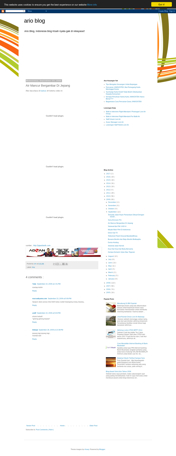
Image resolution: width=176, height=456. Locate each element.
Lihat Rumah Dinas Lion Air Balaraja (130, 317)
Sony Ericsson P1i (115, 220)
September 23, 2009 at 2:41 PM (49, 284)
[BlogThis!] (57, 264)
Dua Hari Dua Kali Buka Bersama (120, 249)
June (110, 263)
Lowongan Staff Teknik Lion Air (117, 125)
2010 (108, 196)
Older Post (93, 426)
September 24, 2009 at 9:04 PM (49, 313)
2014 (108, 183)
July (110, 259)
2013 (108, 186)
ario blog (34, 21)
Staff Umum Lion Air (113, 119)
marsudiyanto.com (39, 299)
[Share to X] (60, 264)
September (112, 212)
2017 (108, 174)
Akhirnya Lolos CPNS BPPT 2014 (129, 330)
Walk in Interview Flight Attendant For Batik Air (123, 116)
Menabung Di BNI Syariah (127, 303)
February (111, 276)
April (110, 269)
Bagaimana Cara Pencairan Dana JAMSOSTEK (124, 102)
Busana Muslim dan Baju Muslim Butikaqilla (124, 239)
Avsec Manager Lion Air (115, 122)
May (110, 266)
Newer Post (30, 426)
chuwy (86, 449)
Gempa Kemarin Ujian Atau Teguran (121, 252)
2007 (108, 286)
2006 (108, 289)
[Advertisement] (88, 55)
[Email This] (54, 264)
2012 (108, 190)
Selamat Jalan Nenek (116, 246)
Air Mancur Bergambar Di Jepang (120, 223)
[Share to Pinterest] (66, 264)
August (111, 256)
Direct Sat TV (113, 233)
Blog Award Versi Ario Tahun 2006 (118, 371)
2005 (108, 292)
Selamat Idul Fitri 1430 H (117, 226)
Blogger (102, 449)
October (111, 209)
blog (33, 267)
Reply (34, 291)
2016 (108, 177)
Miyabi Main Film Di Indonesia (119, 230)
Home (62, 426)
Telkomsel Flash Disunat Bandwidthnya (122, 236)
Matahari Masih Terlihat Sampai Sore (131, 358)
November (112, 205)
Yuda (34, 284)
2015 (108, 180)
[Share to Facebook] (63, 264)
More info (92, 4)
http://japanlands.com (41, 245)
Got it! (161, 4)
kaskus (43, 91)
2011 (108, 193)
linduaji (35, 330)
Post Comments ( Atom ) (45, 430)
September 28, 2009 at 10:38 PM (51, 330)
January (111, 279)
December (112, 202)
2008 (108, 283)
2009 (108, 199)
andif (34, 313)
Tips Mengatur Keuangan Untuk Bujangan (121, 84)
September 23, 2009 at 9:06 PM (59, 299)
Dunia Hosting (113, 242)
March (110, 272)
